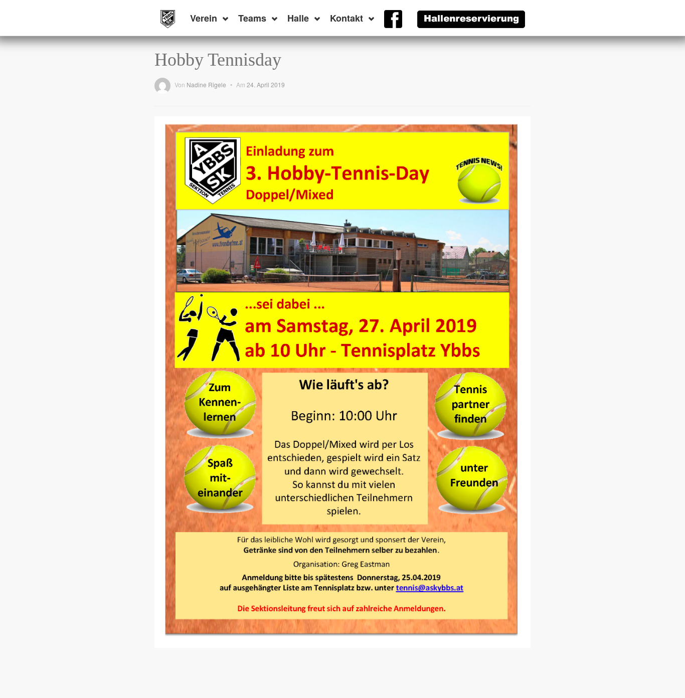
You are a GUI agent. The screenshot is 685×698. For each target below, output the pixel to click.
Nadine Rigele (206, 84)
